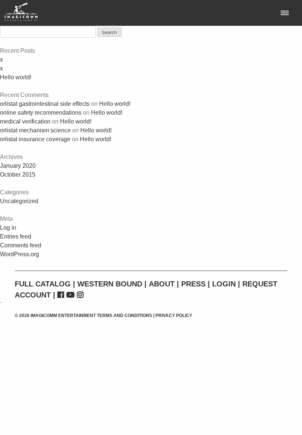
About (162, 284)
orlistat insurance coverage (35, 139)
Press (193, 284)
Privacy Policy (173, 315)
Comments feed (20, 245)
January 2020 (18, 166)
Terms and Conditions (124, 315)
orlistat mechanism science (35, 130)
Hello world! (15, 77)
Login (224, 284)
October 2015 (17, 174)
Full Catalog (43, 284)
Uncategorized (19, 201)
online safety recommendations (40, 112)
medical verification (25, 121)
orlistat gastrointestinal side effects (44, 104)
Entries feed (15, 236)
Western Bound (109, 284)
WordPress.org (19, 254)
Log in (8, 228)
